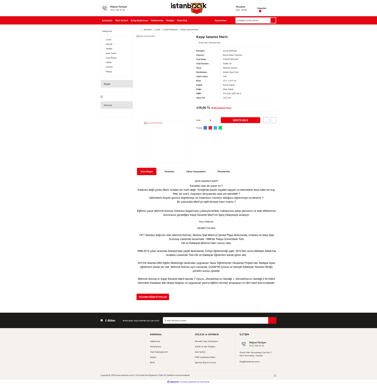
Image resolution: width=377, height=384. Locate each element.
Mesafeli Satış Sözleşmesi (206, 341)
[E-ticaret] (188, 381)
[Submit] (272, 320)
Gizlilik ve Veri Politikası (205, 346)
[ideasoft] (173, 381)
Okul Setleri (121, 20)
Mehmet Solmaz (230, 67)
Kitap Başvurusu (139, 20)
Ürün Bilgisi (147, 171)
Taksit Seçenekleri (196, 171)
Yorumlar (169, 171)
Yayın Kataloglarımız (159, 352)
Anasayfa (107, 20)
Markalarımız (155, 346)
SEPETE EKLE (240, 120)
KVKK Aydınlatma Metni (205, 357)
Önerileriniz (224, 171)
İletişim (170, 20)
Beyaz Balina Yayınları (232, 55)
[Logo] (188, 8)
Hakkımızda (157, 20)
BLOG (152, 362)
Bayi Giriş (182, 20)
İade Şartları (200, 352)
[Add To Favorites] (266, 120)
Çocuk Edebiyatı (230, 50)
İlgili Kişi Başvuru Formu (205, 362)
